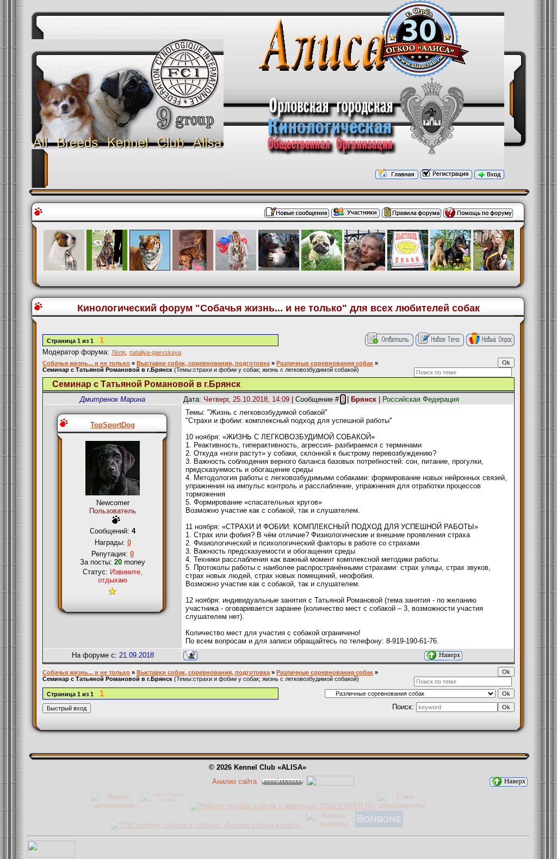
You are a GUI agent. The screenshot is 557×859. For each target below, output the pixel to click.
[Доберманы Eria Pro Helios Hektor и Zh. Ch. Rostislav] (278, 268)
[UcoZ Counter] (51, 855)
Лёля (118, 352)
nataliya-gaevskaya (155, 352)
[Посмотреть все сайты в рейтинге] (329, 825)
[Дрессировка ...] (149, 268)
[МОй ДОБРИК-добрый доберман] (450, 268)
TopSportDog (112, 425)
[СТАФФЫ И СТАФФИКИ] (64, 268)
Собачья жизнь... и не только (86, 363)
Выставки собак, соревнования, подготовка (203, 363)
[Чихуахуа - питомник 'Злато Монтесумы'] (364, 268)
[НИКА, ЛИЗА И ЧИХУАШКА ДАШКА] (321, 268)
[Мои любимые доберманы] (106, 268)
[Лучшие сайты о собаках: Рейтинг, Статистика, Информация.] (207, 825)
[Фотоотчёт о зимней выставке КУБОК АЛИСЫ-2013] (407, 268)
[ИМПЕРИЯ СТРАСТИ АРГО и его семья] (192, 268)
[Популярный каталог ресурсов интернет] (379, 825)
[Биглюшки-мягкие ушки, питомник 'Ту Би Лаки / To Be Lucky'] (235, 268)
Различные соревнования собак (324, 363)
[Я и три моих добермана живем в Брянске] (493, 268)
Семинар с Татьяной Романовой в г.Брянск (107, 369)
